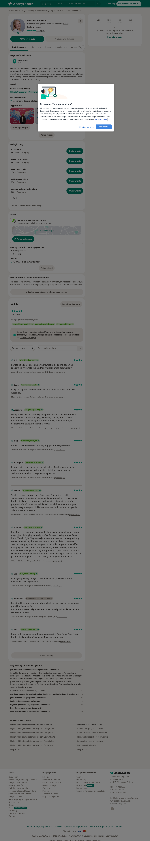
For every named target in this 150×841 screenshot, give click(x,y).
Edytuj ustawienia (86, 127)
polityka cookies (100, 119)
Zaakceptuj (103, 127)
